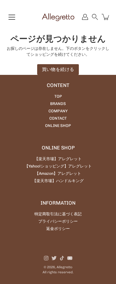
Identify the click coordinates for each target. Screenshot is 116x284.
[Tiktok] (61, 258)
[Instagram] (46, 258)
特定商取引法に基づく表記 (58, 214)
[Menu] (12, 17)
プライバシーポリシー (58, 221)
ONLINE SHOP (58, 125)
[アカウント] (85, 16)
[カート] (105, 16)
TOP (58, 96)
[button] (95, 17)
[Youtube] (69, 258)
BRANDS (58, 103)
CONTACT (58, 118)
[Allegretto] (58, 17)
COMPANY (58, 111)
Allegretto (64, 267)
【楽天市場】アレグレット (58, 158)
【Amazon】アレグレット (58, 173)
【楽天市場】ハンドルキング (58, 180)
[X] (54, 258)
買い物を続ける (58, 69)
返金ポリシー (58, 228)
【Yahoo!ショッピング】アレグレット (58, 166)
